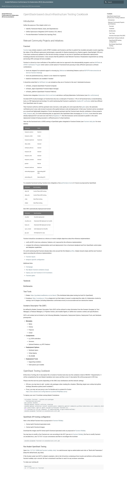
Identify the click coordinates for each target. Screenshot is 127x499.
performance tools (66, 183)
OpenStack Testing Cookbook (116, 38)
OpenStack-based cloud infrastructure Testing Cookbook (116, 16)
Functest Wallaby (58, 420)
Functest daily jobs (89, 121)
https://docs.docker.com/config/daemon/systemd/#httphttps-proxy (46, 391)
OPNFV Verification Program (32, 65)
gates (84, 107)
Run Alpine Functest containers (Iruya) (37, 270)
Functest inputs (30, 257)
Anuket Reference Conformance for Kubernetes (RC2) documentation (21, 6)
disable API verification (84, 101)
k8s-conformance (93, 95)
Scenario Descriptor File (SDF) (117, 35)
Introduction (111, 20)
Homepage (29, 267)
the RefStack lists (42, 82)
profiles (72, 251)
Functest (111, 26)
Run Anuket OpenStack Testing (115, 44)
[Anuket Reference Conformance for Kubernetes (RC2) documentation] (2, 2)
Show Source (110, 48)
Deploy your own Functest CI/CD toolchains (39, 273)
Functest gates (30, 275)
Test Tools (112, 33)
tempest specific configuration (35, 259)
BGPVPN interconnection (91, 70)
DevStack (85, 113)
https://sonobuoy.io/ (39, 298)
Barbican (62, 70)
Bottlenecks (112, 31)
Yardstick (111, 28)
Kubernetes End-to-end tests (47, 95)
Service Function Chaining (33, 73)
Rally (24, 113)
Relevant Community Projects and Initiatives (116, 23)
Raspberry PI (57, 116)
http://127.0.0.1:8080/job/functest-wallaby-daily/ (42, 450)
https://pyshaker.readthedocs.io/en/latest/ (44, 295)
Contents (109, 13)
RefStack (97, 62)
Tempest (29, 113)
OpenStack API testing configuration (115, 41)
